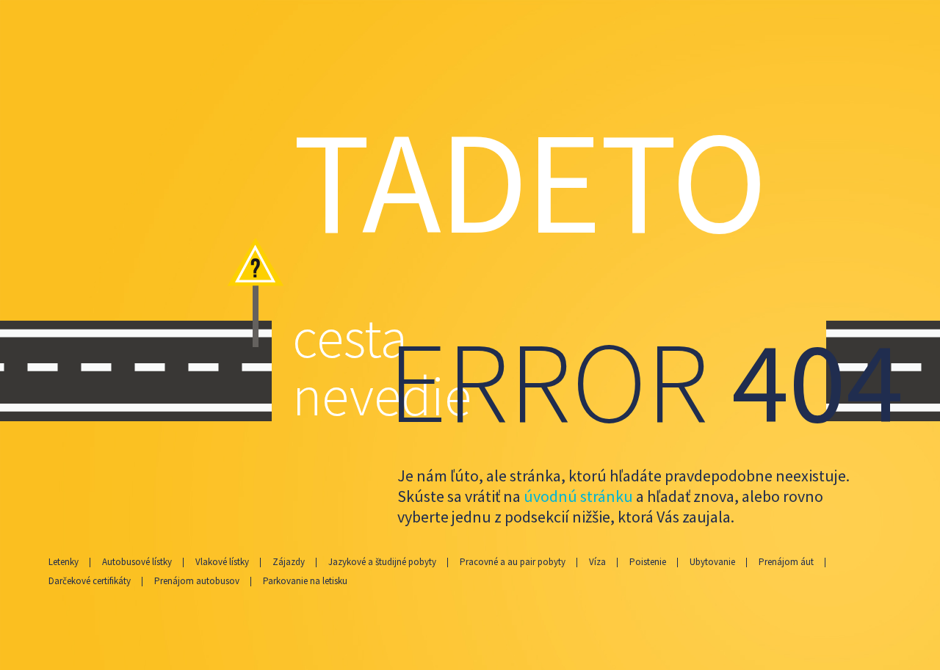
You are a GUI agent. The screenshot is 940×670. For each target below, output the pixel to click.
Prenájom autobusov (196, 581)
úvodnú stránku (580, 496)
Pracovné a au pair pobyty (512, 562)
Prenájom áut (786, 562)
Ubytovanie (712, 562)
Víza (597, 562)
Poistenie (647, 562)
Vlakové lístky (222, 562)
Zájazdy (288, 562)
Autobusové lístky (137, 562)
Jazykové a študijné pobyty (382, 562)
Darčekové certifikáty (89, 581)
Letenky (63, 562)
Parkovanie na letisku (305, 581)
